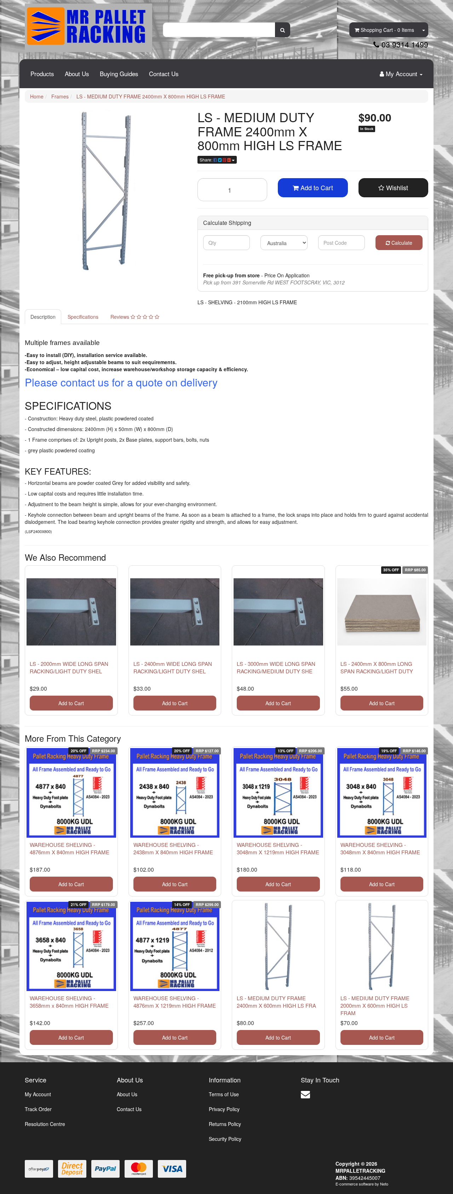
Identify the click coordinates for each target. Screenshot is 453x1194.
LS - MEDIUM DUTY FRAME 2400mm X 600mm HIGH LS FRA (276, 1001)
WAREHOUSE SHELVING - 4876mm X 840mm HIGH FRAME (69, 848)
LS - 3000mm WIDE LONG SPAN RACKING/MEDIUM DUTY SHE (276, 667)
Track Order (38, 1109)
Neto (384, 1184)
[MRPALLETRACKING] (88, 25)
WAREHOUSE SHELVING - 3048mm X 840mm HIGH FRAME (380, 848)
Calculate (401, 242)
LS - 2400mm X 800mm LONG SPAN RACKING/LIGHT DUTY (376, 667)
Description (43, 316)
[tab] (43, 316)
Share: (206, 160)
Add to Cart (316, 187)
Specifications (83, 316)
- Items (387, 29)
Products (42, 73)
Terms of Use (224, 1094)
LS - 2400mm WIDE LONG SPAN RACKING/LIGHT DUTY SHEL (172, 667)
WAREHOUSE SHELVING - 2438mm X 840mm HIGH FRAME (173, 848)
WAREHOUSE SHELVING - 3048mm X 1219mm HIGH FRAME (278, 848)
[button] (394, 187)
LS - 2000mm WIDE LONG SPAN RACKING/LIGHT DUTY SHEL (69, 667)
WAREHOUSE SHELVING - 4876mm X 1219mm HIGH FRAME (174, 1001)
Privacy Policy (224, 1109)
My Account (38, 1094)
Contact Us (164, 73)
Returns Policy (225, 1123)
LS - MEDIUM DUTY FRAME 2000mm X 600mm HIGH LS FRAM (374, 1005)
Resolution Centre (45, 1123)
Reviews (120, 316)
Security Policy (225, 1138)
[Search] (282, 29)
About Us (77, 73)
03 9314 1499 (403, 44)
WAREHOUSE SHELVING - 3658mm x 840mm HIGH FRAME (69, 1001)
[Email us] (305, 1093)
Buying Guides (119, 73)
